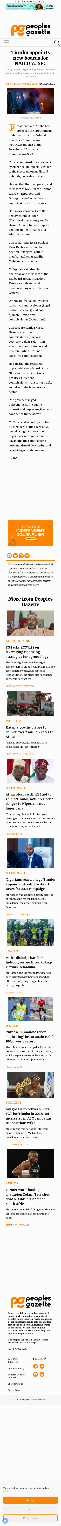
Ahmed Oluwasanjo (18, 914)
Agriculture (18, 641)
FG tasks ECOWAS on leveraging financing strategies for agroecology (27, 652)
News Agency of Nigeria (21, 83)
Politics (14, 721)
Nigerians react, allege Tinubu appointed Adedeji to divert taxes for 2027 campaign (30, 884)
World (12, 1026)
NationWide (17, 788)
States (12, 951)
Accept (30, 1500)
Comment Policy (16, 1368)
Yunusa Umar (14, 992)
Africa (12, 1183)
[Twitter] (15, 555)
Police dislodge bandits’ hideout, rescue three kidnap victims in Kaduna (29, 962)
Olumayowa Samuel (18, 1144)
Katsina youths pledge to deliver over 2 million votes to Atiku (30, 732)
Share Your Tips (15, 1384)
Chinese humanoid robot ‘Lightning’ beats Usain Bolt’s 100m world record (30, 1036)
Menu (21, 43)
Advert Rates (14, 1390)
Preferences (30, 1518)
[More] (27, 555)
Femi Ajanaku (14, 1067)
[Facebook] (9, 555)
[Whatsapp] (21, 555)
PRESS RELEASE (14, 834)
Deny (30, 1509)
